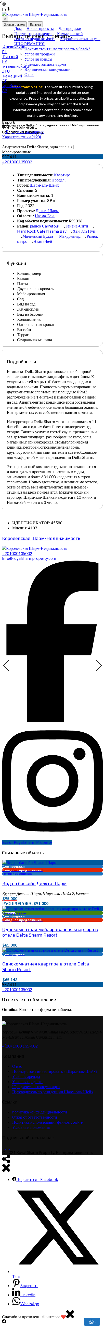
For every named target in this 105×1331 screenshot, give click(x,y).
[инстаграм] (7, 1147)
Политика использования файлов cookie (47, 1122)
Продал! (59, 179)
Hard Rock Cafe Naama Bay (42, 231)
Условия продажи (27, 1081)
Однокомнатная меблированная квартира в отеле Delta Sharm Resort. (50, 932)
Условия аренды (26, 1076)
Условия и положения (31, 1127)
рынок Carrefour (45, 225)
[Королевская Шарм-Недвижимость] (34, 548)
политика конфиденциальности (39, 1111)
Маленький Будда (38, 236)
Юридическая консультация (36, 1086)
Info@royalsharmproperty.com (29, 558)
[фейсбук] (3, 1147)
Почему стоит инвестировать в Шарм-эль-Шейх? (54, 1071)
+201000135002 (17, 161)
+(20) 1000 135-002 (20, 1045)
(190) (21, 136)
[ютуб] (11, 1147)
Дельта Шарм (47, 210)
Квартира (62, 174)
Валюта (35, 24)
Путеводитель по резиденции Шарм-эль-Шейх (52, 1091)
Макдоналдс (70, 236)
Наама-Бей (45, 215)
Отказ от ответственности (34, 1116)
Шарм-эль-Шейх (45, 185)
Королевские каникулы (80, 38)
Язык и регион (14, 24)
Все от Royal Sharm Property (27, 842)
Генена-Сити (77, 225)
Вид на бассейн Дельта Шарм (34, 883)
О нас (17, 1066)
